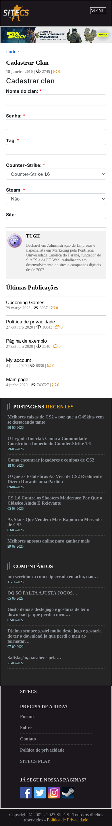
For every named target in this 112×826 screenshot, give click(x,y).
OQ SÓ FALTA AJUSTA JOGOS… (42, 592)
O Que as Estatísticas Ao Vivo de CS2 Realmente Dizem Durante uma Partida (54, 479)
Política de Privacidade (67, 819)
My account (18, 360)
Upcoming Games (25, 302)
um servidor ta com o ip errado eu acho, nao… (52, 576)
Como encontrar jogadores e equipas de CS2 (50, 460)
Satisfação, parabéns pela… (34, 657)
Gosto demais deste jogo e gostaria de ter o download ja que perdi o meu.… (48, 612)
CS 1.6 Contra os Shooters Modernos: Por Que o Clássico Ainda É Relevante (54, 500)
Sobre (26, 727)
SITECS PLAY (35, 761)
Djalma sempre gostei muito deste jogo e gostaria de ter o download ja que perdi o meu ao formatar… (54, 636)
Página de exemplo (26, 341)
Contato (28, 738)
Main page (17, 379)
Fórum (27, 716)
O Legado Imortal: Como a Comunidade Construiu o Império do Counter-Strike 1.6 (49, 441)
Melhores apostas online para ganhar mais (48, 541)
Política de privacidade (30, 322)
